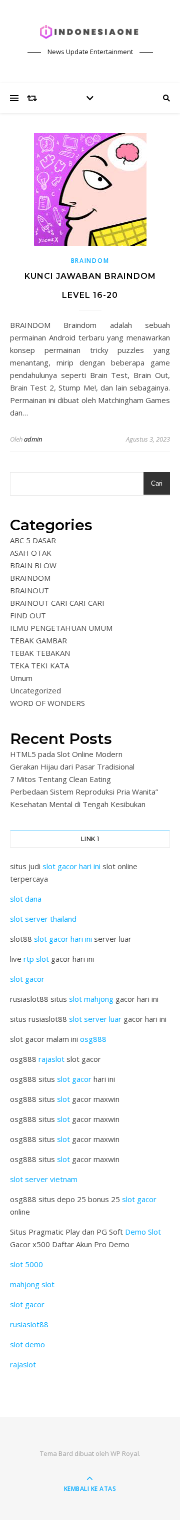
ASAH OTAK (31, 553)
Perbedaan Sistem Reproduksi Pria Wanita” (84, 792)
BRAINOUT (29, 590)
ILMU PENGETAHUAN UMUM (61, 628)
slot (63, 1099)
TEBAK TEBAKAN (40, 653)
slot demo (27, 1344)
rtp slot (36, 959)
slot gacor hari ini (71, 866)
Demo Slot (143, 1232)
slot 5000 (26, 1264)
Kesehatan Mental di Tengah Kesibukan (78, 804)
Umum (21, 678)
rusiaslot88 (29, 1324)
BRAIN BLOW (33, 565)
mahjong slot (32, 1284)
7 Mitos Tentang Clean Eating (60, 779)
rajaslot (51, 1059)
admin (33, 439)
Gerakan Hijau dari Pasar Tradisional (72, 767)
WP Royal (124, 1453)
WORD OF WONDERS (47, 703)
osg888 (93, 1039)
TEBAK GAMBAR (38, 640)
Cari (156, 483)
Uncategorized (35, 690)
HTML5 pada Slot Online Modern (66, 754)
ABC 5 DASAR (33, 540)
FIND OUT (28, 615)
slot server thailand (43, 919)
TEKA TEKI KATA (39, 665)
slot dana (26, 899)
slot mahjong (91, 999)
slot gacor (27, 979)
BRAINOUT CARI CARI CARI (57, 603)
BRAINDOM (90, 260)
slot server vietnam (44, 1179)
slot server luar (95, 1019)
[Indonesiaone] (90, 32)
